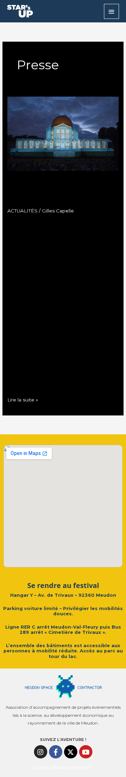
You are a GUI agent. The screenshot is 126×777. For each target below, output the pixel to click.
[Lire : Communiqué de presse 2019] (63, 133)
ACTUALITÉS (22, 211)
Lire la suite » (22, 399)
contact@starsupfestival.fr (63, 767)
